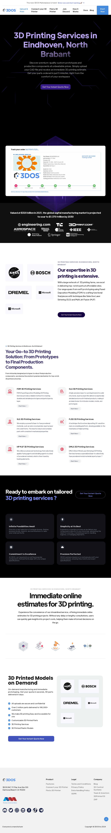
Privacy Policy (77, 787)
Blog (92, 10)
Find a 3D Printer (54, 10)
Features (50, 784)
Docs (85, 10)
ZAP (95, 799)
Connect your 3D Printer (39, 10)
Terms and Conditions (81, 784)
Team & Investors (101, 793)
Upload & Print (24, 10)
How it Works (75, 10)
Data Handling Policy (80, 790)
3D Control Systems (98, 788)
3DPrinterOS (99, 796)
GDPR (73, 793)
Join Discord (66, 10)
